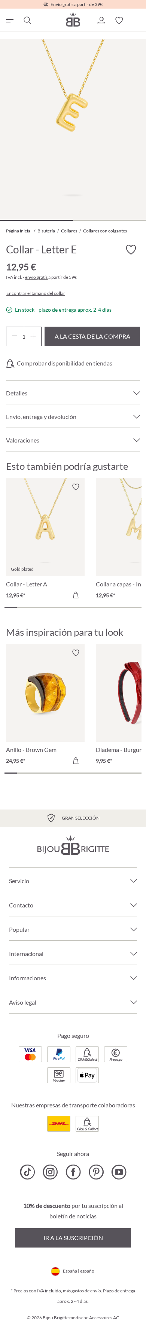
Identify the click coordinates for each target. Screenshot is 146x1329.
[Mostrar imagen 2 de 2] (109, 220)
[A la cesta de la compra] (76, 595)
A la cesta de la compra (92, 336)
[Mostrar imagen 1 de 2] (36, 220)
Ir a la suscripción (73, 1237)
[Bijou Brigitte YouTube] (118, 1172)
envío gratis (36, 277)
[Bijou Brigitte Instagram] (50, 1172)
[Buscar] (27, 21)
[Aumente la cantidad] (33, 336)
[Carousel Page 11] (135, 607)
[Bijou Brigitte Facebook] (73, 1172)
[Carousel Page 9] (110, 607)
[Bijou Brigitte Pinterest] (96, 1172)
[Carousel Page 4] (48, 607)
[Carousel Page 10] (122, 607)
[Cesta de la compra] (137, 21)
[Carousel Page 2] (23, 607)
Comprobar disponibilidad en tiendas (64, 363)
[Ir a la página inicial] (73, 19)
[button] (101, 21)
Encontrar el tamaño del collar (35, 293)
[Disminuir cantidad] (14, 336)
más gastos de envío (82, 1290)
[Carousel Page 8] (98, 607)
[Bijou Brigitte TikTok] (27, 1172)
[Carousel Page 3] (36, 607)
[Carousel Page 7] (85, 607)
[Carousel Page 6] (73, 607)
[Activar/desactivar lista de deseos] (131, 250)
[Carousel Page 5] (60, 607)
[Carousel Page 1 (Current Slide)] (10, 607)
